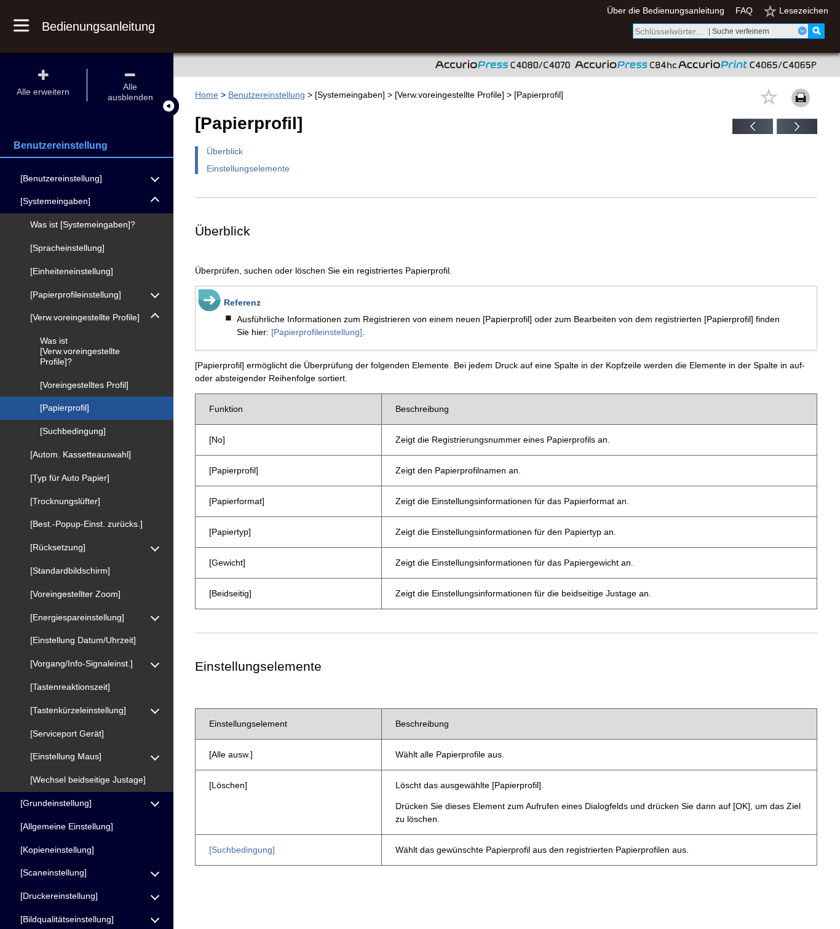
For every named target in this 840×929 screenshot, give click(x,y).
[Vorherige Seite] (752, 131)
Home (206, 95)
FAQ (744, 10)
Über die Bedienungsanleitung (665, 10)
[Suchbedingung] (242, 850)
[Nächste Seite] (797, 131)
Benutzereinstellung (266, 95)
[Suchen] (816, 31)
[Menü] (27, 26)
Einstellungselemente (248, 168)
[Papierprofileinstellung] (316, 332)
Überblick (225, 151)
